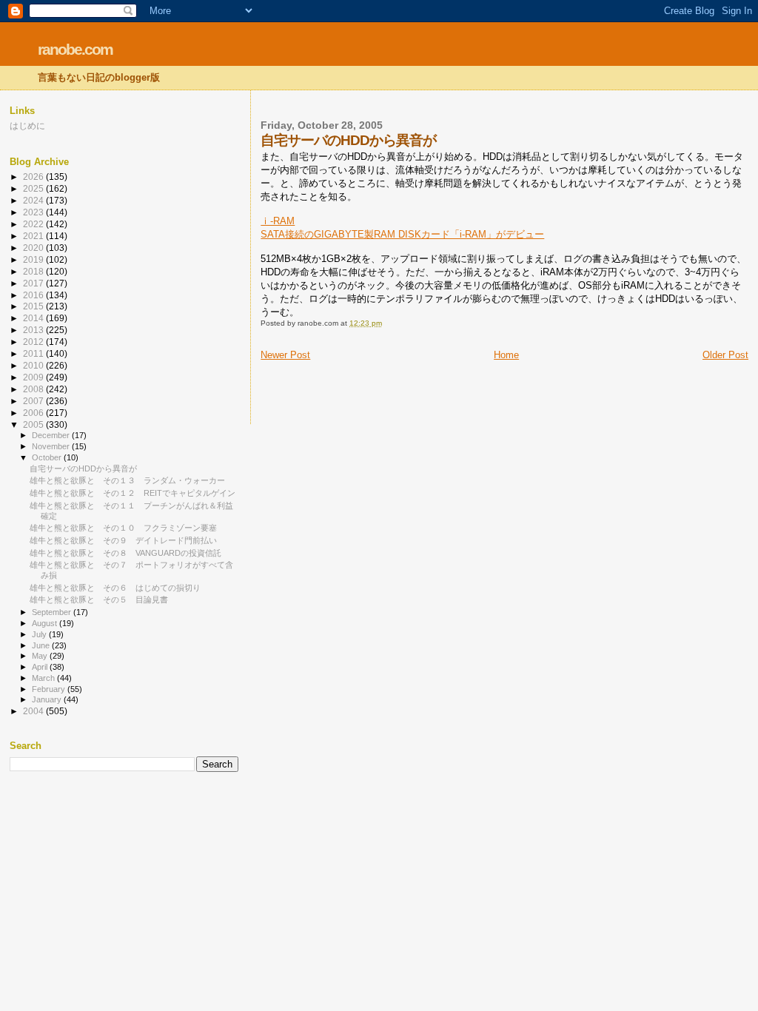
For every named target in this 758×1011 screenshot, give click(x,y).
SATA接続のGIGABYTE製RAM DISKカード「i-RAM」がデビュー (402, 234)
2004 (34, 711)
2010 (34, 365)
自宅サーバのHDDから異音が (83, 468)
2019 (34, 259)
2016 (34, 295)
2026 (34, 176)
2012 (34, 341)
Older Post (725, 354)
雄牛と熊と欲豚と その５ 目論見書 (99, 599)
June (42, 645)
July (40, 634)
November (52, 446)
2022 (34, 224)
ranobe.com (75, 49)
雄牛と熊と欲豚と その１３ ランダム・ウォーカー (127, 480)
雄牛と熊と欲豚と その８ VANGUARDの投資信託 (125, 552)
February (49, 689)
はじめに (27, 125)
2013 (34, 330)
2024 (34, 200)
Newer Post (285, 354)
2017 (34, 283)
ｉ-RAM (278, 220)
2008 (34, 389)
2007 (34, 401)
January (48, 699)
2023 (34, 212)
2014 (34, 318)
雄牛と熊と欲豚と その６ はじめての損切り (115, 587)
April (41, 666)
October (48, 457)
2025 (34, 188)
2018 (34, 271)
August (45, 623)
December (52, 435)
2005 (34, 424)
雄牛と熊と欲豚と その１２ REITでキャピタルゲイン (132, 492)
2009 (34, 377)
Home (506, 354)
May (41, 655)
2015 (34, 306)
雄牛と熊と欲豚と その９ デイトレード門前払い (123, 540)
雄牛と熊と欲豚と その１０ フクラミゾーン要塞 (123, 527)
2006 (34, 412)
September (52, 612)
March (44, 678)
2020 (34, 247)
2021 (34, 236)
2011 (34, 353)
